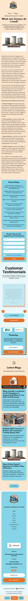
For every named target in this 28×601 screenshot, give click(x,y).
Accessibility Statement (12, 593)
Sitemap (20, 593)
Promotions (14, 526)
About (14, 520)
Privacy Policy (9, 591)
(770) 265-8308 (14, 562)
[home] (14, 5)
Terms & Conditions (17, 255)
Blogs (16, 13)
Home (9, 13)
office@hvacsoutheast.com (14, 564)
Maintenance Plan (14, 524)
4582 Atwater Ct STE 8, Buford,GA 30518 (14, 555)
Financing (14, 529)
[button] (21, 598)
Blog (14, 518)
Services (14, 516)
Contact (14, 522)
